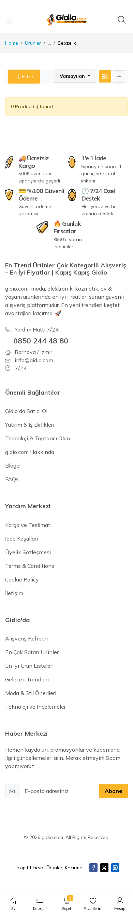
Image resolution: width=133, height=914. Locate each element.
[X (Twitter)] (104, 867)
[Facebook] (93, 867)
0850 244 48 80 (40, 340)
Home (11, 43)
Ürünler (33, 43)
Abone (113, 790)
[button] (75, 76)
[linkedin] (115, 867)
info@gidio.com (34, 360)
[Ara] (123, 19)
